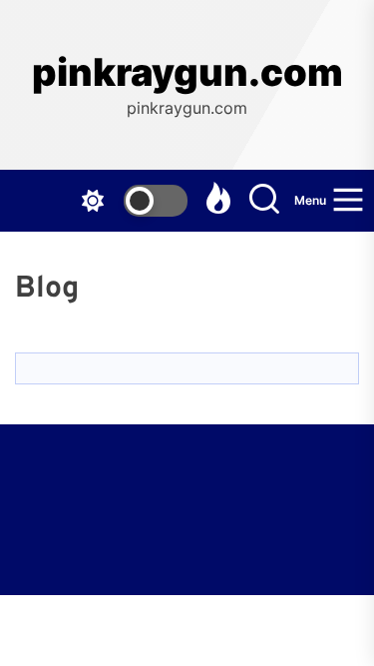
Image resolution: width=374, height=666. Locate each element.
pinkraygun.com (187, 72)
